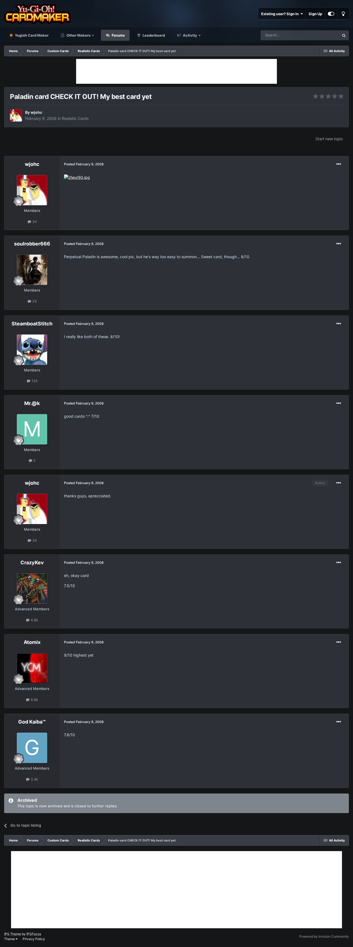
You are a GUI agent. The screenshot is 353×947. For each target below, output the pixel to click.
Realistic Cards (75, 118)
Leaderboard (153, 35)
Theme (10, 939)
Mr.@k (32, 403)
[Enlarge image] (77, 177)
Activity (189, 35)
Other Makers (78, 35)
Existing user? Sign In (280, 14)
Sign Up (315, 14)
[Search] (344, 35)
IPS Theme (12, 934)
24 (34, 301)
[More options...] (338, 164)
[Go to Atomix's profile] (32, 668)
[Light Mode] (343, 14)
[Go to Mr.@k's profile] (32, 429)
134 (34, 381)
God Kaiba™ (32, 722)
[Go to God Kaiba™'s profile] (32, 748)
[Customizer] (331, 14)
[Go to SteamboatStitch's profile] (32, 349)
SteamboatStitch (32, 324)
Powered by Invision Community (324, 936)
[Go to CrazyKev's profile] (32, 588)
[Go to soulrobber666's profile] (32, 270)
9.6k (34, 699)
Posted (84, 164)
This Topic (323, 35)
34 (34, 221)
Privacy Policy (34, 939)
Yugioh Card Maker (31, 35)
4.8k (34, 620)
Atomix (32, 642)
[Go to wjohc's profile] (16, 115)
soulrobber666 (32, 244)
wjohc (36, 112)
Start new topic (329, 138)
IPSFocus (33, 934)
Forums (118, 35)
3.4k (34, 779)
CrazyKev (32, 562)
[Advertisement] (176, 71)
